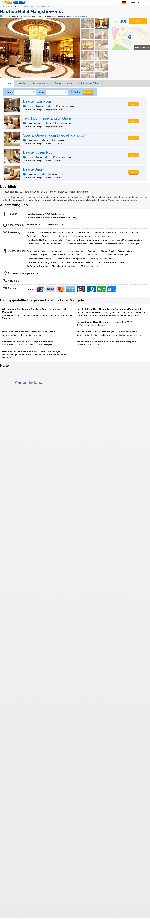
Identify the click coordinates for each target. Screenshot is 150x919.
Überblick (22, 83)
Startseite (3, 7)
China (11, 7)
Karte (69, 83)
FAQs (58, 83)
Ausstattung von (40, 83)
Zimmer (7, 83)
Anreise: (9, 92)
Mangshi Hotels (22, 7)
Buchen (138, 21)
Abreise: (42, 92)
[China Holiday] (13, 4)
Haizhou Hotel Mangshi (39, 7)
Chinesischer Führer (88, 83)
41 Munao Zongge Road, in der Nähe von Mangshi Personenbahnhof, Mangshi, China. (44, 17)
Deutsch (132, 2)
